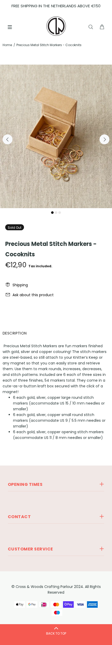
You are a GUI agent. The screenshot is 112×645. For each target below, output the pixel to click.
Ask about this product (33, 294)
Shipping (20, 285)
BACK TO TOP (56, 633)
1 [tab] (52, 212)
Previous (8, 139)
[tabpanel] (56, 136)
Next (104, 139)
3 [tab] (59, 212)
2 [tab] (56, 212)
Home (7, 45)
